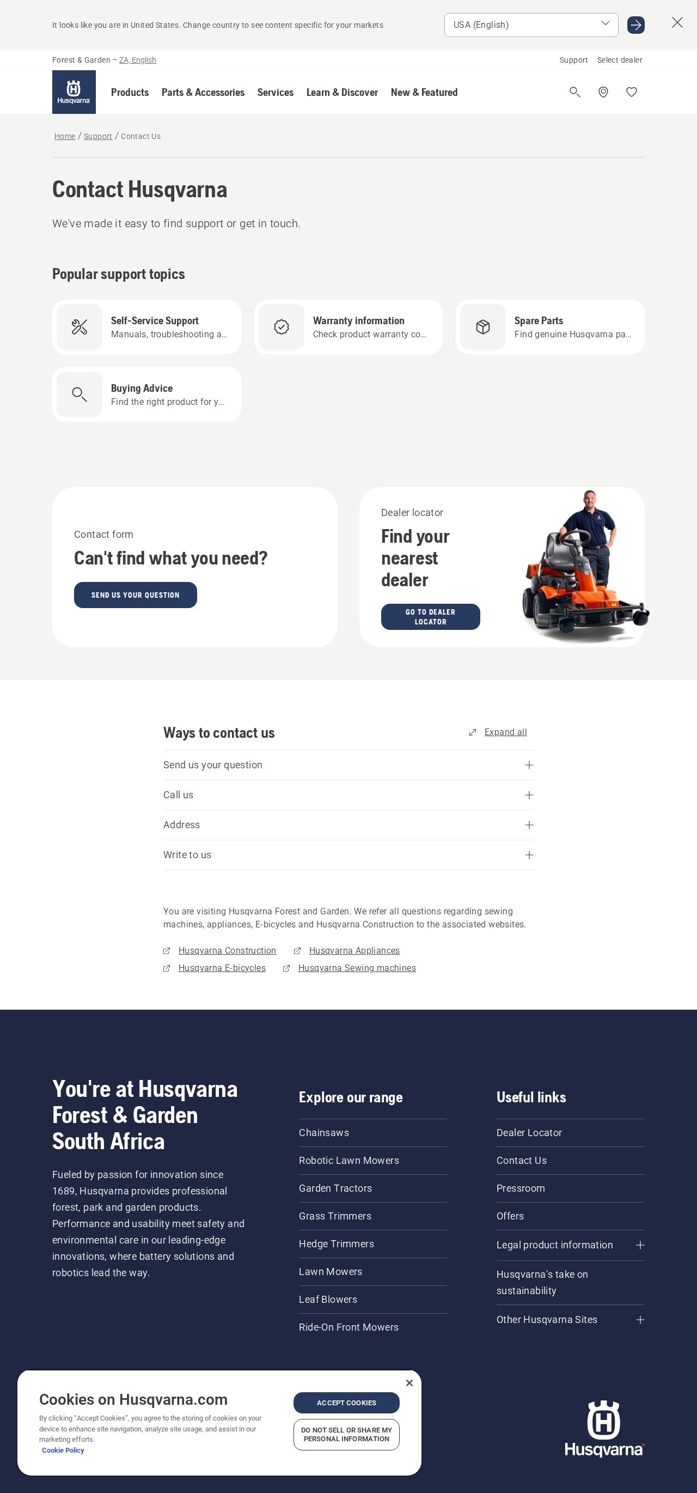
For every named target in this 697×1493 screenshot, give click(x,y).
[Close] (409, 1383)
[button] (130, 92)
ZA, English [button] (137, 60)
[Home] (74, 92)
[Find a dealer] (603, 92)
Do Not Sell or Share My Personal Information (346, 1434)
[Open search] (575, 92)
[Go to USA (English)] (636, 25)
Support (574, 60)
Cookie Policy (63, 1450)
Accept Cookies (346, 1403)
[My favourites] (632, 92)
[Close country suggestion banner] (677, 22)
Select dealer (620, 60)
